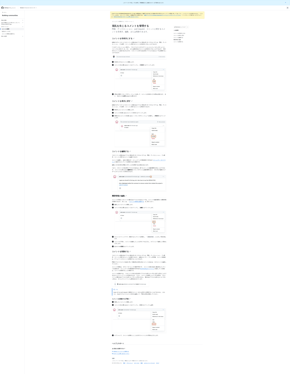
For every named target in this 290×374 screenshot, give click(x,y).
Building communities (10, 15)
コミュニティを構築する (118, 21)
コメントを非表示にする (122, 38)
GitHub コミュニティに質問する (121, 351)
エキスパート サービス (149, 363)
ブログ (157, 363)
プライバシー (129, 363)
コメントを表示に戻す (121, 101)
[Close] (285, 2)
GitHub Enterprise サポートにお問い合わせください (126, 16)
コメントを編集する (120, 151)
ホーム (5, 12)
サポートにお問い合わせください (121, 353)
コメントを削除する (120, 251)
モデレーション (129, 21)
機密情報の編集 (118, 196)
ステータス (136, 363)
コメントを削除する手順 (120, 299)
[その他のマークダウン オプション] (187, 27)
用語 (124, 363)
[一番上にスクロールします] (286, 370)
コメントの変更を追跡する (136, 201)
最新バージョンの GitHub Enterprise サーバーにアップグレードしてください (162, 15)
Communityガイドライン (147, 268)
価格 (142, 363)
